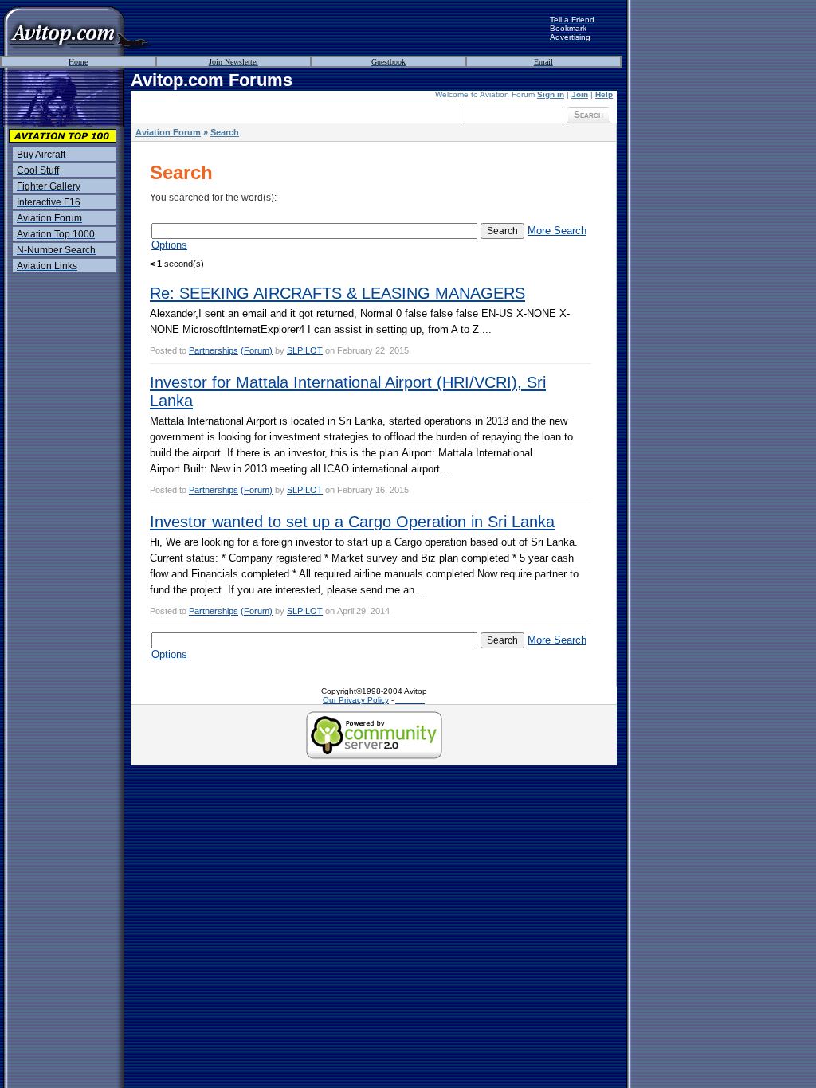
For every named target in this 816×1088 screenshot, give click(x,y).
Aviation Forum (168, 132)
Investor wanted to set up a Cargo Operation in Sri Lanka (352, 521)
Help (604, 94)
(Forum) (257, 350)
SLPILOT (305, 350)
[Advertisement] (350, 28)
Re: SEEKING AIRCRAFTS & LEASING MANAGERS (337, 293)
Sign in (550, 94)
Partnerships (213, 350)
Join (579, 94)
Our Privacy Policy (356, 699)
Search (588, 114)
